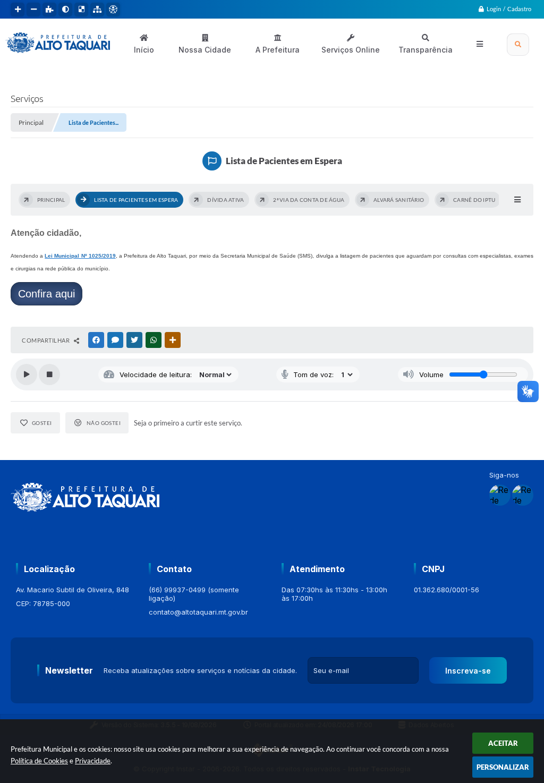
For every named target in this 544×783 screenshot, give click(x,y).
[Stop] (49, 374)
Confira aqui (46, 294)
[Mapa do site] (97, 9)
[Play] (26, 374)
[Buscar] (518, 44)
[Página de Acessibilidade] (113, 9)
